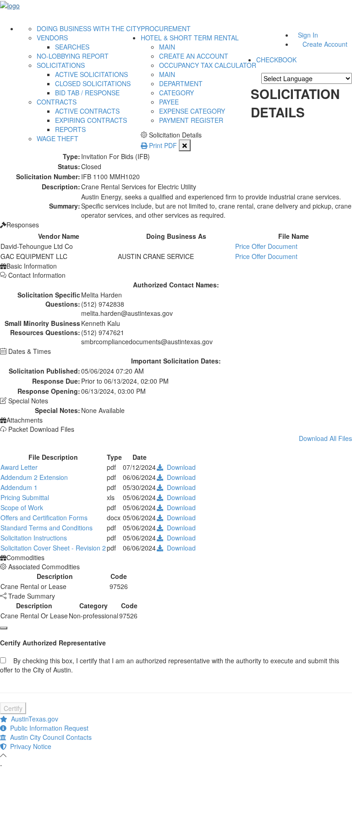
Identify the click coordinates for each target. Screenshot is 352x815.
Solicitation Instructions (33, 537)
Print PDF (162, 145)
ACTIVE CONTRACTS (87, 111)
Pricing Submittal (24, 497)
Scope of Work (21, 507)
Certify (13, 708)
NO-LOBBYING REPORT (73, 56)
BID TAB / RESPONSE (87, 92)
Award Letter (19, 467)
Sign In (308, 34)
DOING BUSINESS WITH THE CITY (89, 28)
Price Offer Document (266, 246)
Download (179, 467)
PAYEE (169, 101)
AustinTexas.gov (32, 718)
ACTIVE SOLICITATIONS (91, 74)
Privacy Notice (28, 746)
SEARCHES (72, 46)
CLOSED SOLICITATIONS (93, 83)
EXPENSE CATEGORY (192, 111)
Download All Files (325, 438)
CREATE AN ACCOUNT (193, 56)
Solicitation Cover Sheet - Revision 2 (53, 547)
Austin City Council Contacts (49, 737)
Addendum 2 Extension (34, 477)
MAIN (167, 46)
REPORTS (70, 129)
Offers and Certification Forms (44, 517)
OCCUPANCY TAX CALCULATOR (207, 65)
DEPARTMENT (181, 83)
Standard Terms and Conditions (46, 527)
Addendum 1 (19, 487)
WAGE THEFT (57, 138)
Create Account (324, 44)
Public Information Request (47, 727)
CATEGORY (176, 92)
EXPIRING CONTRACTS (91, 120)
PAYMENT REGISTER (191, 120)
